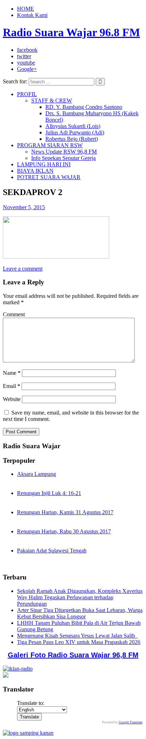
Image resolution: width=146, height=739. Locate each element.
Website (12, 399)
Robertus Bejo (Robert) (71, 139)
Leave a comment (23, 269)
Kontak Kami (32, 15)
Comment (14, 314)
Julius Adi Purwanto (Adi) (74, 132)
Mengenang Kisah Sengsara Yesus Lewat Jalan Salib (77, 636)
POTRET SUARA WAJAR (48, 177)
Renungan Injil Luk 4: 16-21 (49, 493)
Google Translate (130, 722)
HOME (25, 9)
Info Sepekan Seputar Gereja (63, 158)
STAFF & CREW (51, 101)
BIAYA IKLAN (35, 171)
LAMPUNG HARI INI (44, 164)
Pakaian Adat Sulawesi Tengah (51, 551)
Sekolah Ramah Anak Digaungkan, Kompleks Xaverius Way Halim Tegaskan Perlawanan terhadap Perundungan (79, 597)
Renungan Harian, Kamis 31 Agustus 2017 (65, 512)
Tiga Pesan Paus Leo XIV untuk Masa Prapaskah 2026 (78, 642)
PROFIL (27, 94)
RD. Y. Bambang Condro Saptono (83, 107)
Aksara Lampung (36, 474)
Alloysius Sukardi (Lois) (72, 126)
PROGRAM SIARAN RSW (50, 145)
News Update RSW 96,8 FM (64, 152)
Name (12, 373)
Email (11, 386)
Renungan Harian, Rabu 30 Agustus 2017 (64, 531)
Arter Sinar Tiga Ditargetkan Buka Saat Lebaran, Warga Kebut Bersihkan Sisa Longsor (79, 613)
